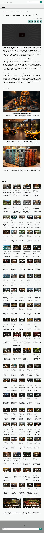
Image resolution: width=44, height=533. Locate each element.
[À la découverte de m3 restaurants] (12, 503)
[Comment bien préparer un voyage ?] (21, 101)
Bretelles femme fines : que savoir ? (27, 248)
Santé (16, 525)
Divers (7, 11)
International (10, 525)
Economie (3, 525)
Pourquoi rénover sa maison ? (37, 471)
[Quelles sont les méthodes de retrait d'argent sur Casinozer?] (21, 129)
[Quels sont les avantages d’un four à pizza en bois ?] (32, 503)
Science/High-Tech (23, 525)
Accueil (3, 11)
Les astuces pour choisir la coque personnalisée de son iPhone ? (22, 169)
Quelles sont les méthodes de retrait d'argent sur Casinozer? (22, 141)
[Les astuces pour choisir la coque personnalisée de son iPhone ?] (21, 156)
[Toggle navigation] (3, 6)
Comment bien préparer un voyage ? (22, 113)
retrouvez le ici (38, 62)
